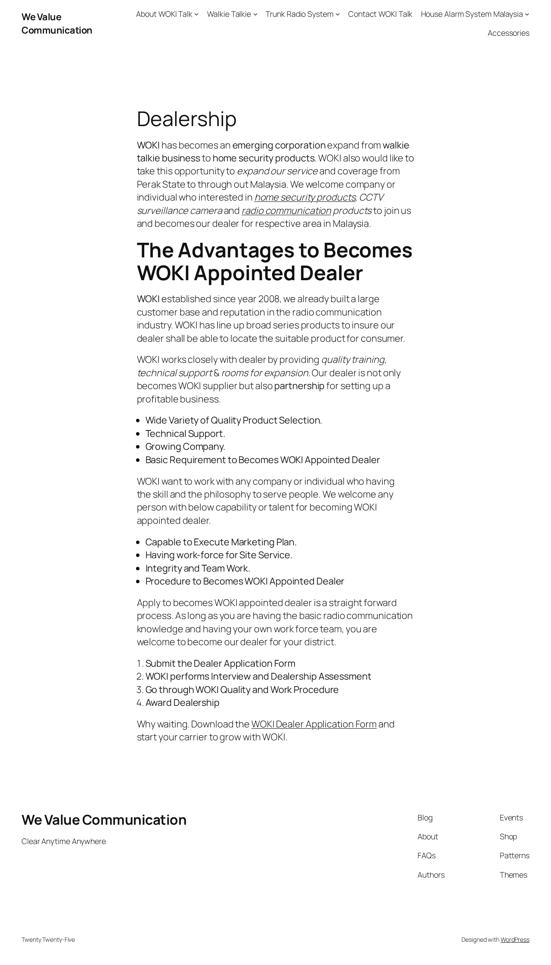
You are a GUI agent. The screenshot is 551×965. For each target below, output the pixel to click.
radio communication (286, 210)
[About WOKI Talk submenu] (196, 14)
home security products (305, 197)
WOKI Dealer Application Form (314, 724)
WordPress (515, 939)
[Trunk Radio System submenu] (337, 14)
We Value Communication (57, 23)
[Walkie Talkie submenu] (255, 14)
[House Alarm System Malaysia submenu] (527, 14)
